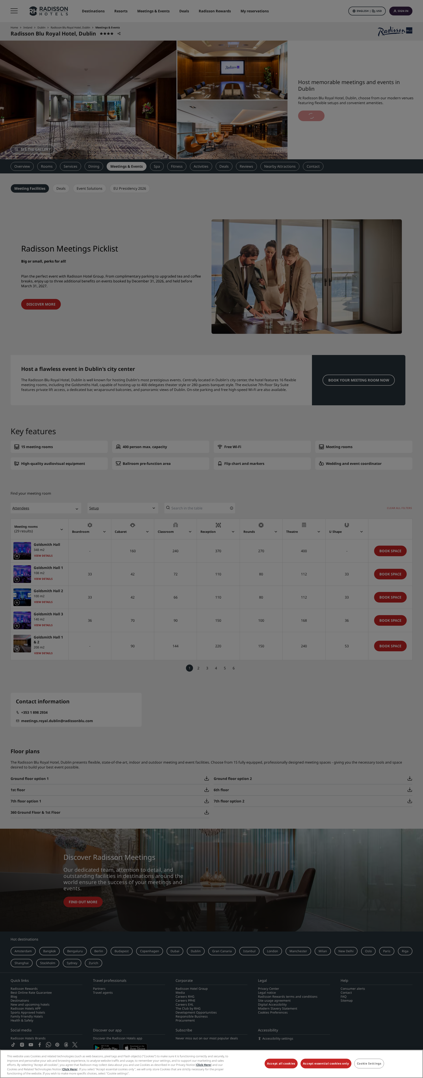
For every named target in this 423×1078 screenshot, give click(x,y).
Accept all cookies (281, 1064)
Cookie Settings (369, 1064)
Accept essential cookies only (326, 1064)
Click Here (203, 1065)
